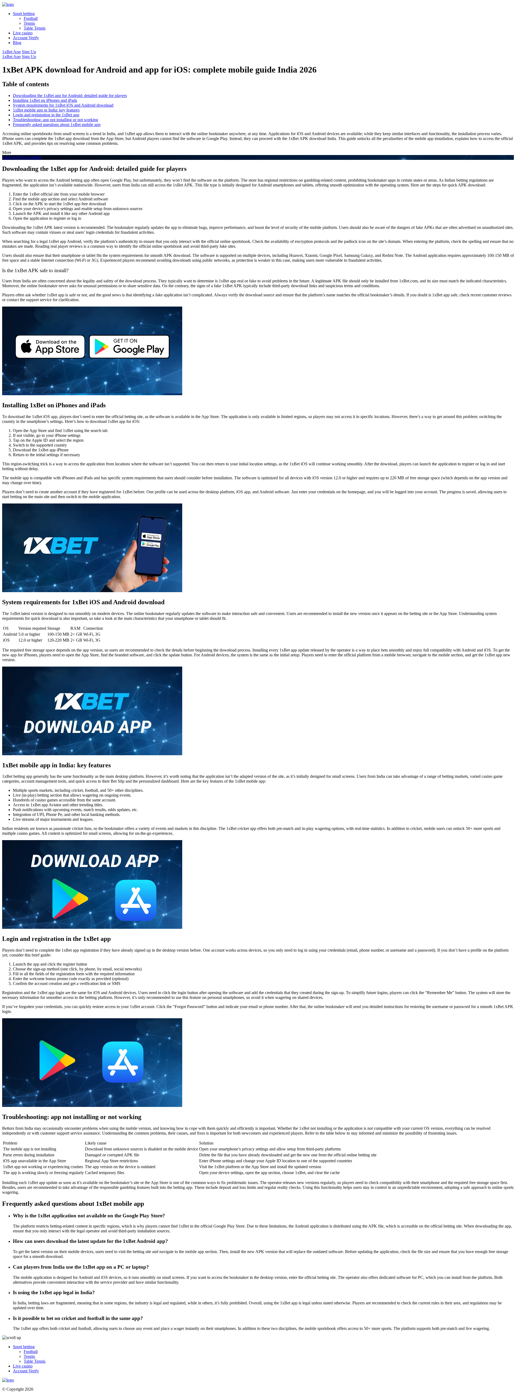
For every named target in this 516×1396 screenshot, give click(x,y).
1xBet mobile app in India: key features (46, 110)
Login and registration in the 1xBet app (46, 115)
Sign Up (29, 51)
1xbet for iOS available (21, 157)
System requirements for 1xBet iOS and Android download (63, 105)
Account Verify (26, 37)
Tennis (29, 23)
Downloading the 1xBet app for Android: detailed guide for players (70, 95)
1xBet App (11, 51)
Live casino (23, 33)
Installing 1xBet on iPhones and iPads (45, 100)
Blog (17, 42)
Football (31, 18)
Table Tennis (34, 28)
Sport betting (24, 13)
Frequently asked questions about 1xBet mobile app (57, 124)
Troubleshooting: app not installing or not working (55, 119)
